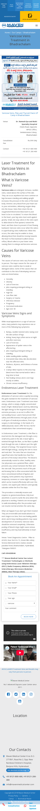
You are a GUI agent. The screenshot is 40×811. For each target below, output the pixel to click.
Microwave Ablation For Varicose (19, 5)
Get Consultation (14, 804)
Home (7, 32)
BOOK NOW (28, 616)
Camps (11, 798)
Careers (25, 796)
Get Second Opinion (32, 806)
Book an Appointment (20, 576)
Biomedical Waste (24, 798)
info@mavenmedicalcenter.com (20, 784)
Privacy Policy (13, 796)
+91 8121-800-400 (14, 776)
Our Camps (16, 32)
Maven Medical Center (27, 793)
